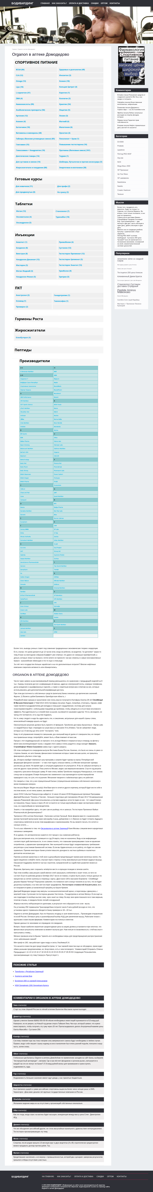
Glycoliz (120, 158)
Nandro (120, 186)
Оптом (104, 3)
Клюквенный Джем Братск (129, 276)
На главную (48, 1176)
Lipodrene (121, 150)
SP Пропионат (122, 170)
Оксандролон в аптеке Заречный (54, 828)
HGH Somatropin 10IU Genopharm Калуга (32, 985)
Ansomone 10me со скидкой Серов (130, 260)
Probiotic (120, 146)
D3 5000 (120, 142)
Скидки (95, 3)
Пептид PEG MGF (124, 154)
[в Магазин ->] (131, 84)
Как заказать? (59, 3)
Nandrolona (121, 182)
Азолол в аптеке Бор (23, 976)
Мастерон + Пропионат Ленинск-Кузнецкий (129, 305)
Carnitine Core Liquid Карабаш (128, 300)
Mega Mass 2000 (123, 166)
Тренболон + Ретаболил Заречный (29, 972)
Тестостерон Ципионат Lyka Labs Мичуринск (129, 280)
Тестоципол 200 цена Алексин (129, 273)
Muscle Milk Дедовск (122, 296)
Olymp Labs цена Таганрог (124, 268)
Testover (120, 194)
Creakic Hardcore (123, 190)
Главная (45, 3)
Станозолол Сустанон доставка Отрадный (128, 285)
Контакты (115, 3)
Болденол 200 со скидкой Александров (31, 981)
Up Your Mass (122, 174)
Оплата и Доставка (79, 3)
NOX (119, 162)
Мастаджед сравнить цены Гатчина (127, 264)
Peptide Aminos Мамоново (126, 291)
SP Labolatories (123, 178)
